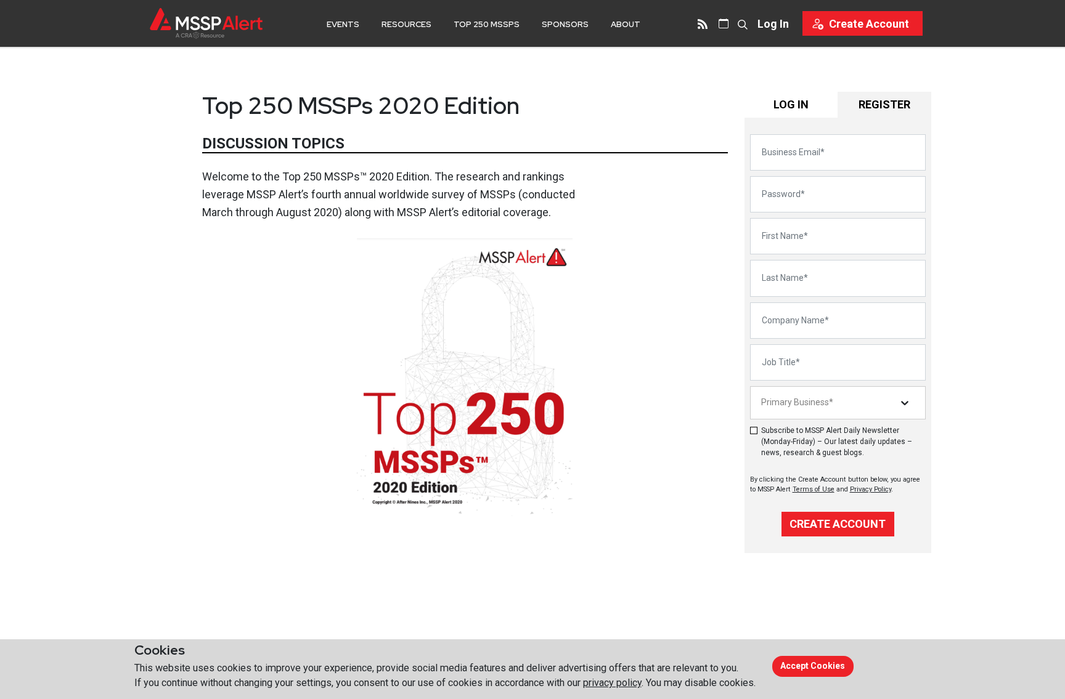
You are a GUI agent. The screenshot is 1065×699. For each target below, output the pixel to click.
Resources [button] (406, 24)
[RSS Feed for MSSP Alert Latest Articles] (703, 23)
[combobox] (762, 402)
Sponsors (565, 24)
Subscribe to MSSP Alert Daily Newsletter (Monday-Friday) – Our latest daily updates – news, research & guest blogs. (836, 441)
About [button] (625, 24)
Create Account (838, 523)
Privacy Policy (870, 489)
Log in (773, 23)
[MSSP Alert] (206, 23)
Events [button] (343, 24)
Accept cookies (812, 666)
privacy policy (612, 683)
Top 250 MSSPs (487, 24)
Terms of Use (813, 489)
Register (884, 104)
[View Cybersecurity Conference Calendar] (723, 23)
